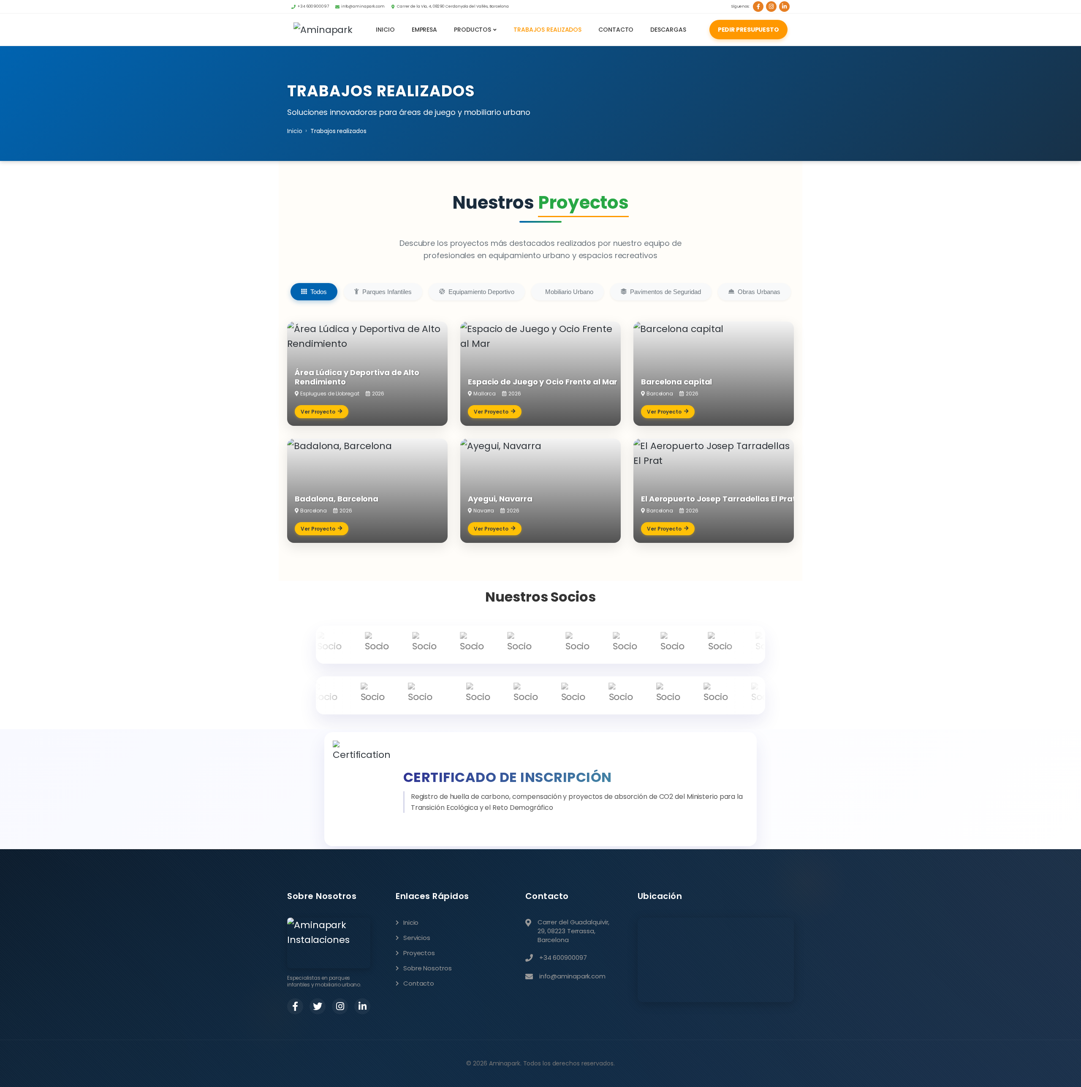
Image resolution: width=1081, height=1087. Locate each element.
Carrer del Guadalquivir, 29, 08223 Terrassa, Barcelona (574, 931)
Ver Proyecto (318, 411)
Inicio (385, 29)
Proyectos (419, 952)
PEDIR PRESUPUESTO (748, 29)
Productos (472, 29)
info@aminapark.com (363, 6)
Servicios (416, 937)
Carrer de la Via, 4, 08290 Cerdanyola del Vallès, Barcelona (453, 6)
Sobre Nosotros (427, 968)
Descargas (668, 29)
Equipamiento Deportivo (481, 291)
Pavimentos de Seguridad (665, 291)
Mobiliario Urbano (569, 291)
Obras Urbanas (759, 291)
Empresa (424, 29)
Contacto (615, 29)
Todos (318, 291)
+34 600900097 (313, 6)
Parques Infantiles (387, 291)
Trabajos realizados (547, 29)
